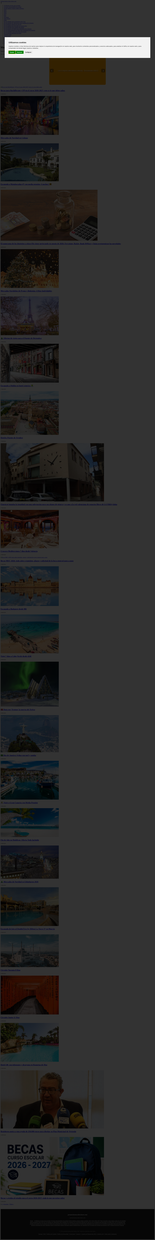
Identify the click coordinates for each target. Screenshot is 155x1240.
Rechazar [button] (19, 52)
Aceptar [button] (12, 52)
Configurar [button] (28, 52)
